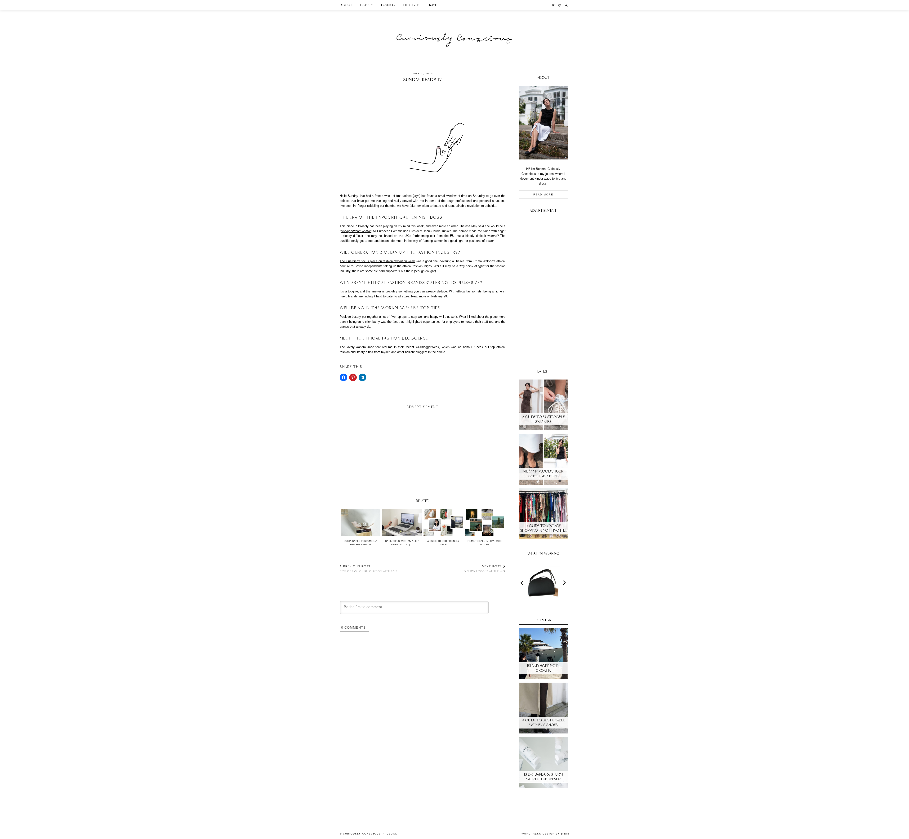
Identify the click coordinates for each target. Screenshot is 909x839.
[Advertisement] (422, 449)
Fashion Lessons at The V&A (484, 569)
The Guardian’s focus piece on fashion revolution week (377, 261)
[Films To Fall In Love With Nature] (485, 522)
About (346, 5)
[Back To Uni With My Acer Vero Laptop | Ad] (402, 522)
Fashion (388, 5)
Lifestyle (411, 5)
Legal (392, 833)
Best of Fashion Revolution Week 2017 (368, 569)
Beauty (366, 5)
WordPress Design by (545, 833)
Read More (543, 194)
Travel (432, 5)
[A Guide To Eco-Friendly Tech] (443, 522)
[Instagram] (553, 5)
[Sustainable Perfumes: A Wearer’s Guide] (360, 522)
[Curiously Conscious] (454, 29)
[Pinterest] (559, 5)
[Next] (564, 582)
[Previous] (522, 582)
